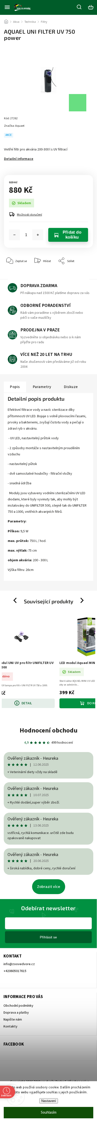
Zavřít (81, 276)
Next (82, 600)
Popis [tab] (15, 387)
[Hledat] (79, 7)
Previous (15, 600)
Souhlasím (48, 1112)
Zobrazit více (48, 886)
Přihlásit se (48, 937)
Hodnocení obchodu (49, 730)
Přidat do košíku (72, 235)
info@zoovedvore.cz (19, 964)
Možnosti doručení (29, 214)
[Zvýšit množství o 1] (37, 234)
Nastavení (48, 1101)
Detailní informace (18, 158)
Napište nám (12, 1019)
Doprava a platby (16, 1012)
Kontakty (10, 1026)
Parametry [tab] (42, 387)
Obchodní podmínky (18, 1005)
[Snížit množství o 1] (14, 234)
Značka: (14, 126)
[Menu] (7, 7)
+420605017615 (14, 971)
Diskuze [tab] (71, 387)
